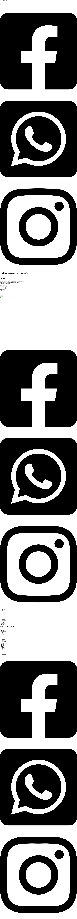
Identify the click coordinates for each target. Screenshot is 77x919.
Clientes (3, 619)
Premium (4, 641)
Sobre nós (4, 620)
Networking (4, 640)
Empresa (2, 287)
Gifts (3, 618)
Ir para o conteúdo (3, 0)
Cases (3, 609)
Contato (3, 611)
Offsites (3, 638)
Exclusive (4, 636)
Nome (1, 285)
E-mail (1, 290)
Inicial (3, 630)
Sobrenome (2, 286)
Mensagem (2, 294)
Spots (3, 610)
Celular (1, 289)
